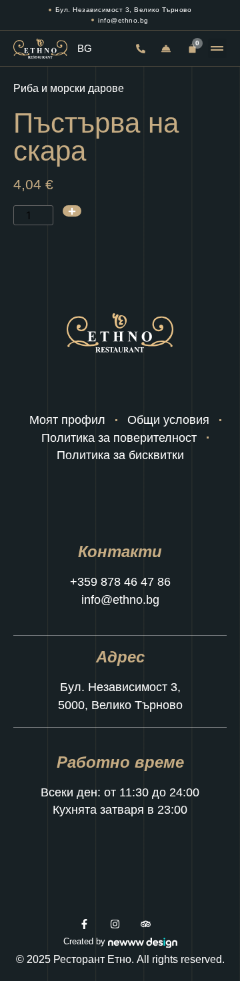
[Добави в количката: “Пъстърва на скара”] (72, 211)
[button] (217, 48)
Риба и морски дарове (68, 88)
